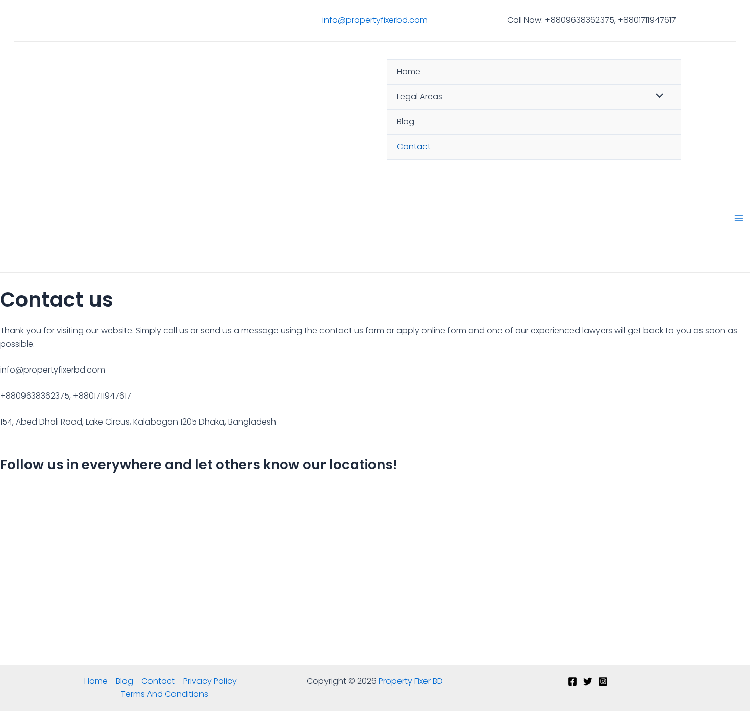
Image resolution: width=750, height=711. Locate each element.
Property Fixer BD (226, 109)
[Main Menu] (739, 218)
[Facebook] (572, 681)
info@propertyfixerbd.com (375, 20)
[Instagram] (603, 681)
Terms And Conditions (164, 694)
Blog (405, 121)
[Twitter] (587, 681)
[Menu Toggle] (657, 96)
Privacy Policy (210, 681)
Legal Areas (419, 96)
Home (408, 71)
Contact (414, 146)
